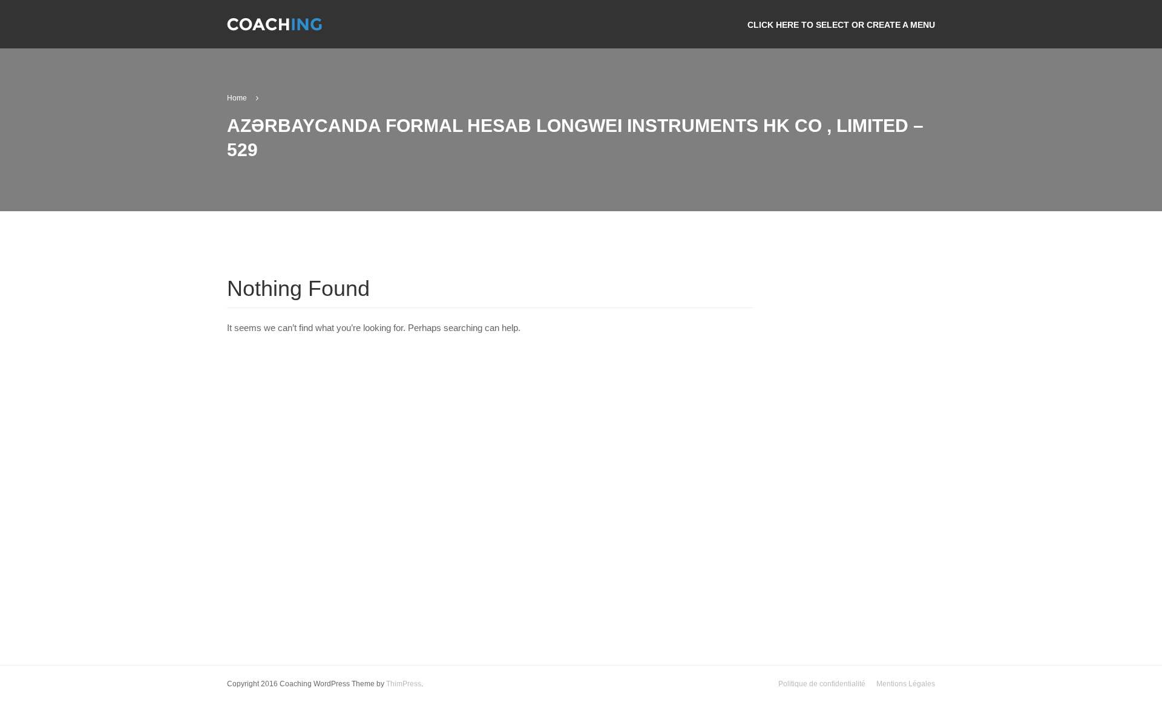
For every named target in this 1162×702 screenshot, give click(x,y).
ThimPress (403, 684)
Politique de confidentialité (821, 684)
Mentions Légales (905, 684)
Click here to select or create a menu (841, 25)
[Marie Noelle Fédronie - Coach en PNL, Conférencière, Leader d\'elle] (274, 29)
